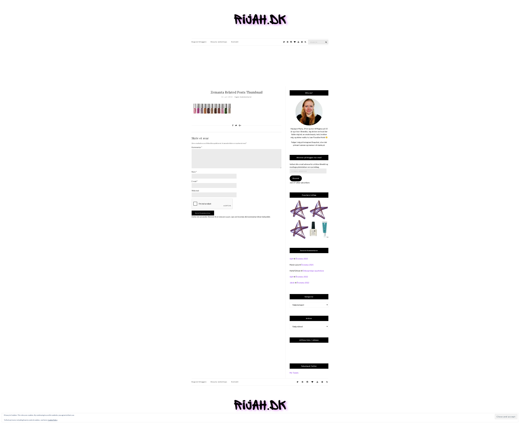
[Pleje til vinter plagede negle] (318, 229)
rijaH (291, 259)
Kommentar (197, 147)
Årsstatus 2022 (302, 277)
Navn (194, 172)
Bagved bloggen (199, 42)
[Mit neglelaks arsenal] (299, 229)
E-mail (195, 181)
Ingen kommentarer (243, 97)
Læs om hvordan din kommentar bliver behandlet (250, 217)
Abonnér (295, 178)
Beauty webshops (219, 42)
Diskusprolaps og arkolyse (313, 271)
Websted (195, 191)
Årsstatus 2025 (302, 259)
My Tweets (294, 373)
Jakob (292, 283)
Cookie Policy (52, 420)
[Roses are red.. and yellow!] (318, 210)
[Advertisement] (260, 66)
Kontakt (235, 42)
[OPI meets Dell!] (299, 210)
